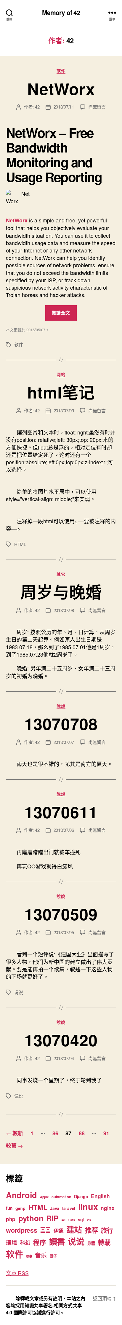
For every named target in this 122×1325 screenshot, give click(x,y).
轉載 (104, 1242)
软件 (61, 70)
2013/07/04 (64, 1058)
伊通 (58, 1230)
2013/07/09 (64, 410)
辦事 (29, 1256)
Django (81, 1196)
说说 (18, 992)
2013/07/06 (64, 830)
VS (89, 1220)
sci (63, 1220)
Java (54, 1208)
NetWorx (61, 88)
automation (61, 1196)
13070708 (61, 723)
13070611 (61, 811)
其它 (61, 574)
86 (55, 1133)
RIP (52, 1218)
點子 (53, 1256)
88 (81, 1133)
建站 (74, 1229)
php (10, 1219)
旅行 (107, 1230)
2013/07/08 (64, 610)
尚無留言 (97, 107)
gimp (20, 1208)
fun (9, 1208)
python (30, 1218)
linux (88, 1207)
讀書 (57, 1241)
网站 (61, 374)
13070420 (61, 1039)
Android (21, 1195)
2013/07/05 (64, 932)
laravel (68, 1208)
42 (37, 107)
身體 (91, 1243)
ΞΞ (45, 1229)
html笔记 (61, 392)
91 (106, 1133)
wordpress (21, 1230)
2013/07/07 (64, 742)
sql (81, 1219)
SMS (71, 1220)
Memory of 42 (61, 12)
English (100, 1196)
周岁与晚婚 (61, 591)
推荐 (91, 1230)
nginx (108, 1207)
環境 (11, 1243)
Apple (44, 1197)
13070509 (61, 913)
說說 (61, 706)
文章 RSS (17, 1273)
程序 (39, 1242)
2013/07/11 (64, 107)
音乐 (40, 1255)
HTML (20, 544)
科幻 (25, 1243)
